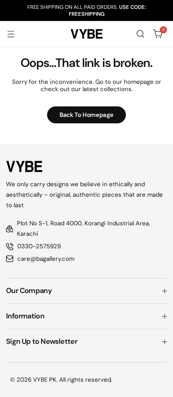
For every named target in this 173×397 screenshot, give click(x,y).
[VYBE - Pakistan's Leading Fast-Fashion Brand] (86, 34)
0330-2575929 (39, 246)
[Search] (140, 34)
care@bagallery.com (45, 259)
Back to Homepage (86, 115)
